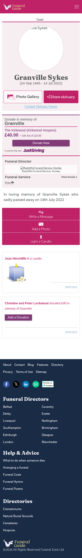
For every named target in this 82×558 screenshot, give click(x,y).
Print (8, 182)
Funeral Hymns (13, 481)
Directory (57, 364)
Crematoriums (12, 509)
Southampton (12, 427)
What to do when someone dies (24, 460)
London (8, 442)
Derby (7, 413)
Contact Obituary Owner (41, 106)
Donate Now (41, 143)
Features (42, 364)
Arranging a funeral (15, 467)
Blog (31, 364)
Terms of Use (24, 371)
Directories (17, 501)
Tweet (39, 19)
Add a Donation (18, 317)
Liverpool (9, 420)
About (7, 364)
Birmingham (50, 427)
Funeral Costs (12, 474)
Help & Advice (21, 453)
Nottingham (49, 420)
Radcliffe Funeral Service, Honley (41, 171)
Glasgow (47, 435)
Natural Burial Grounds (18, 516)
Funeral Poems (13, 488)
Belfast (7, 406)
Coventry (48, 406)
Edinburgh (10, 435)
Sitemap (41, 371)
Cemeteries (10, 523)
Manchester (49, 442)
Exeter (46, 413)
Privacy (8, 371)
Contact (19, 364)
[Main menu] (76, 6)
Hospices (9, 530)
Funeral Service (18, 177)
